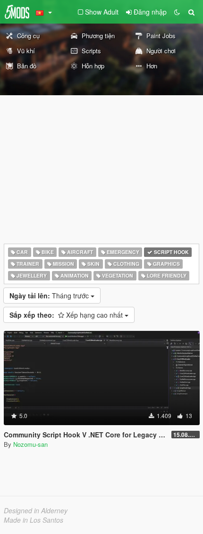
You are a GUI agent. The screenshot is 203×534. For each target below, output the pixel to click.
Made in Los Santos (33, 520)
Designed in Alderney (36, 510)
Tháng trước (50, 295)
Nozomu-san (30, 444)
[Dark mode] (177, 12)
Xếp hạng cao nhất (67, 315)
